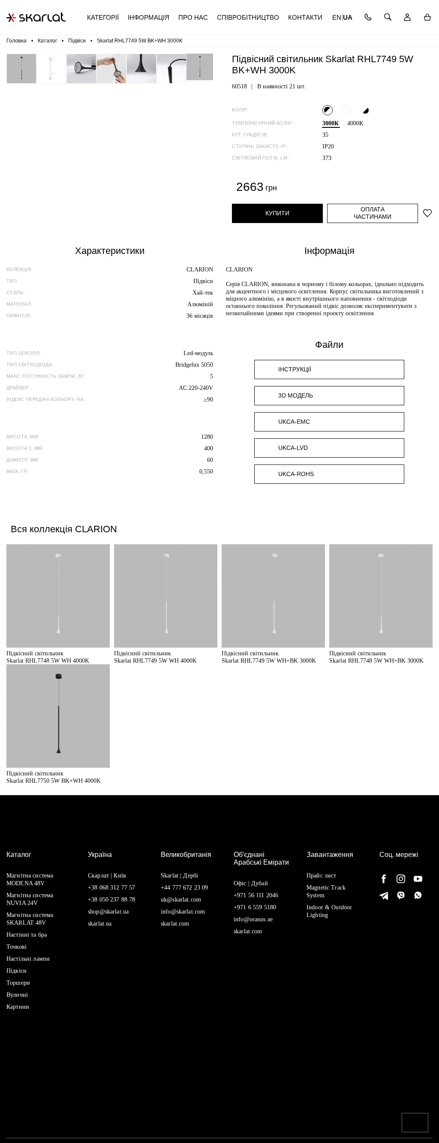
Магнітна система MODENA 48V (29, 879)
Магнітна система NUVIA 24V (29, 899)
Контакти (305, 17)
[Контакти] (368, 17)
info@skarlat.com (183, 911)
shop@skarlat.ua (108, 911)
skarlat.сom (248, 931)
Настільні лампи (28, 959)
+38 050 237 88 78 (111, 899)
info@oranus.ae (253, 919)
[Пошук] (387, 17)
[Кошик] (427, 17)
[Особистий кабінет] (407, 17)
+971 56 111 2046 (256, 895)
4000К (355, 123)
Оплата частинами (372, 213)
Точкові (16, 947)
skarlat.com (175, 923)
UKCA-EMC (294, 421)
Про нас (193, 17)
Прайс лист (321, 875)
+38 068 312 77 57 (111, 887)
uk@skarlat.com (181, 899)
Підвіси (16, 971)
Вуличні (17, 995)
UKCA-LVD (293, 447)
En (336, 17)
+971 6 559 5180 (255, 907)
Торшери (18, 983)
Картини (17, 1007)
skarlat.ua (99, 923)
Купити (277, 213)
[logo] (36, 17)
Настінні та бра (26, 935)
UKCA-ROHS (296, 473)
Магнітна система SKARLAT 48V (29, 919)
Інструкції (294, 369)
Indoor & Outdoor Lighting (329, 911)
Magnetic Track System (326, 891)
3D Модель (295, 395)
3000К (330, 123)
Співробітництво (248, 17)
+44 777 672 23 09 (184, 887)
